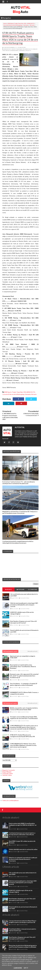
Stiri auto (32, 25)
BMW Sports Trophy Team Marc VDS (17, 23)
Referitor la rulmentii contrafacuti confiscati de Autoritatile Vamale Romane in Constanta (23, 859)
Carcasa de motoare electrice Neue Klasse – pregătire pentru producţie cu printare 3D (23, 921)
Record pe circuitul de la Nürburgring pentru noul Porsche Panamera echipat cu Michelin (23, 946)
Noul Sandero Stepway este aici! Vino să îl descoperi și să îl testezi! (23, 622)
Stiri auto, (28, 50)
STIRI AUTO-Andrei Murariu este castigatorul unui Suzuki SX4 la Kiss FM (22, 735)
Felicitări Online (7, 775)
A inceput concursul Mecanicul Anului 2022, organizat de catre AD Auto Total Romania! (24, 717)
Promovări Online (7, 773)
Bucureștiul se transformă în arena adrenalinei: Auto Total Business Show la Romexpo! (23, 666)
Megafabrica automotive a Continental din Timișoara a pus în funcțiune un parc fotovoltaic (19, 512)
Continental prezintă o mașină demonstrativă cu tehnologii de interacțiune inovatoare (17, 542)
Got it (26, 968)
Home (5, 23)
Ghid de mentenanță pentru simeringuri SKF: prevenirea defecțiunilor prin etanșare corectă (24, 604)
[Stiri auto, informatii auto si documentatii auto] (20, 9)
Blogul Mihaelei (6, 772)
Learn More (18, 968)
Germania (26, 25)
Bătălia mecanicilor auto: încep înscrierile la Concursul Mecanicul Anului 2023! (24, 708)
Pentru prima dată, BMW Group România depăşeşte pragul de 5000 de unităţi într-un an (22, 825)
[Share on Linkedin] (8, 403)
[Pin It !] (21, 403)
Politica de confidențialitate (10, 800)
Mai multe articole (32, 651)
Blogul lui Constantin (8, 770)
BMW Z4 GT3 (30, 23)
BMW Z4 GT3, (28, 49)
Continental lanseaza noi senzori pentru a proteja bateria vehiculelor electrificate (22, 833)
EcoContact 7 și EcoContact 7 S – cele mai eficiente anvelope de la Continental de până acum (18, 482)
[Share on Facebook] (18, 399)
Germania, (22, 50)
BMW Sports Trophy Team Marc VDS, (14, 49)
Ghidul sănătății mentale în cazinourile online (23, 849)
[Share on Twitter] (31, 399)
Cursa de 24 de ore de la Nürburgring (12, 25)
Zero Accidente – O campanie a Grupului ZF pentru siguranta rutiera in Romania (23, 684)
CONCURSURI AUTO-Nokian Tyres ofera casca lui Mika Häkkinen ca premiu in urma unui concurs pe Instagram (23, 745)
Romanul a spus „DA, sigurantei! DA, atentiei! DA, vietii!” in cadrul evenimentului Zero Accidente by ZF (24, 675)
